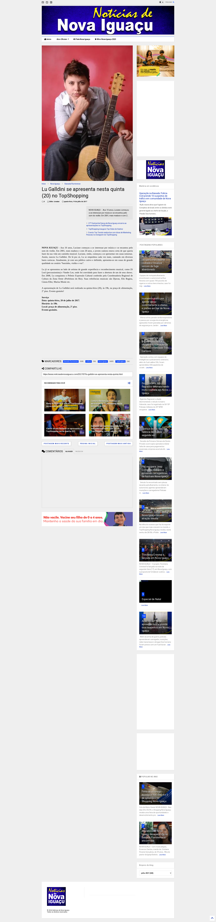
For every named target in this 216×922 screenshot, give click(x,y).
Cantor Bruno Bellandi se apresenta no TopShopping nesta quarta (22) (64, 429)
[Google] (51, 2)
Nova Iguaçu (55, 184)
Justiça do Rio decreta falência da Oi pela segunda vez (154, 432)
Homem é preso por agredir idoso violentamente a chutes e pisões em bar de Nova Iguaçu (155, 305)
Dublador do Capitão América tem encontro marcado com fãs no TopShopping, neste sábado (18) (107, 428)
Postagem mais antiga (118, 443)
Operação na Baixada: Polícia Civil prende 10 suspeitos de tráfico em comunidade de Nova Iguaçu (155, 197)
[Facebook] (43, 2)
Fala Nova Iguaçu (83, 39)
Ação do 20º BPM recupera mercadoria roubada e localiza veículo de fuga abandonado (153, 263)
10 (143, 615)
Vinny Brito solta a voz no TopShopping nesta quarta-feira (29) (64, 404)
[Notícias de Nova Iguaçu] (108, 33)
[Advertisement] (63, 223)
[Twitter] (47, 2)
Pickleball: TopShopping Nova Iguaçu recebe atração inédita (155, 515)
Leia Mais (147, 286)
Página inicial (88, 443)
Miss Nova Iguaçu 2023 (106, 39)
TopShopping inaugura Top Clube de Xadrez (105, 229)
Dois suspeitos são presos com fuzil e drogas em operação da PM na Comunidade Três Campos (155, 344)
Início (48, 39)
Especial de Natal (151, 599)
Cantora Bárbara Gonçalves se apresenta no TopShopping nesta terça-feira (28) (106, 403)
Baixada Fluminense (72, 184)
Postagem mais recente (56, 443)
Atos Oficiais (61, 39)
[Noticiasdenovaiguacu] (55, 2)
